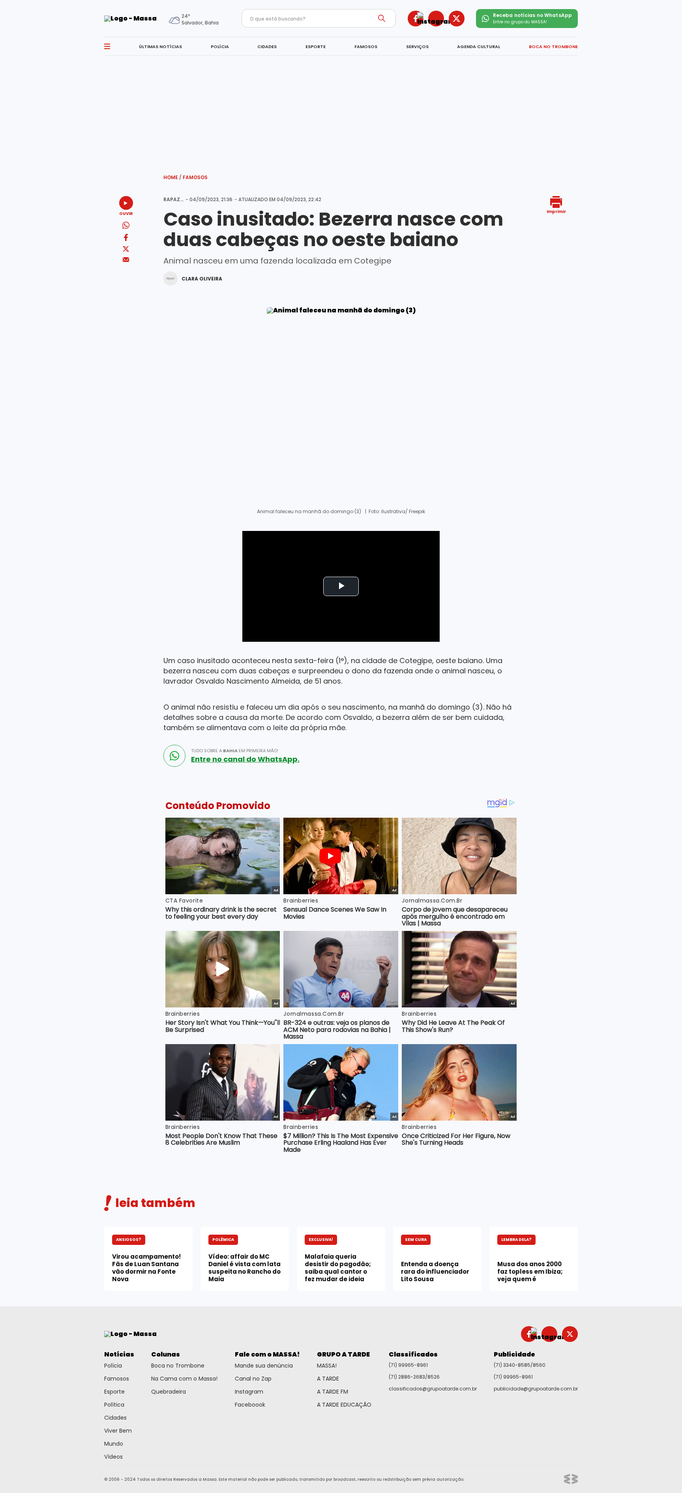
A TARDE (328, 1379)
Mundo (113, 1444)
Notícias (119, 1354)
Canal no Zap (253, 1379)
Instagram (249, 1392)
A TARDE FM (332, 1392)
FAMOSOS (365, 46)
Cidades (115, 1418)
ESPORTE (315, 46)
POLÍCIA (220, 46)
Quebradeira (168, 1392)
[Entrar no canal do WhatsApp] (174, 756)
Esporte (114, 1392)
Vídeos (113, 1457)
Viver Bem (118, 1431)
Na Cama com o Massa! (184, 1379)
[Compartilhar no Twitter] (126, 249)
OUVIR (126, 213)
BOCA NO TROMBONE (553, 46)
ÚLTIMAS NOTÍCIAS (160, 46)
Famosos (195, 177)
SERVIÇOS (417, 46)
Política (114, 1405)
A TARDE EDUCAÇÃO (344, 1405)
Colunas (165, 1354)
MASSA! (327, 1366)
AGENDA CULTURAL (478, 46)
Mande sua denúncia (264, 1366)
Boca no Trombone (177, 1366)
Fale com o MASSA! (267, 1354)
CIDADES (267, 46)
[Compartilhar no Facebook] (126, 238)
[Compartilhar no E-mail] (126, 259)
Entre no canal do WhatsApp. (245, 759)
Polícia (113, 1366)
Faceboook (250, 1405)
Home (172, 177)
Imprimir (556, 211)
